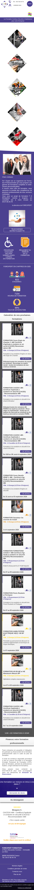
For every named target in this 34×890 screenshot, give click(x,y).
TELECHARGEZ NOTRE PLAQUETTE (17, 230)
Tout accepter (16, 886)
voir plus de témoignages (17, 824)
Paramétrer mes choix (10, 888)
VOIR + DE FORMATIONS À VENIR (17, 733)
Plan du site (17, 874)
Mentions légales (17, 866)
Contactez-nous (17, 871)
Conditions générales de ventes (17, 868)
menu (30, 3)
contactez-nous (17, 5)
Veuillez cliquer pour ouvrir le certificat (17, 840)
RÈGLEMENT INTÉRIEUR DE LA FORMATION (25, 252)
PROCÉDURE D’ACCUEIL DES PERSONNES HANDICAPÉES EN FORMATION (9, 254)
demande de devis (17, 793)
